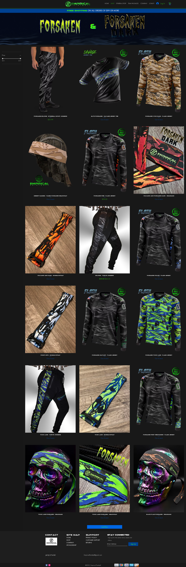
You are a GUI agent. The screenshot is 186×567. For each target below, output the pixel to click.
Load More (104, 527)
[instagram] (49, 565)
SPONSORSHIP (71, 545)
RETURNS (89, 543)
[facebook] (46, 565)
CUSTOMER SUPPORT (93, 540)
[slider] (2, 58)
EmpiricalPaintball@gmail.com (93, 555)
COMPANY (70, 543)
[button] (169, 4)
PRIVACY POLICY (91, 537)
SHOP (68, 540)
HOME (68, 537)
